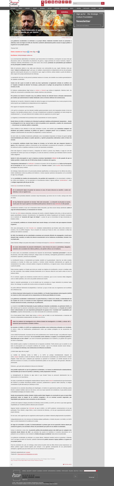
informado (31, 408)
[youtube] (56, 2)
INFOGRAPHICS (64, 8)
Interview (57, 8)
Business (42, 8)
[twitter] (46, 2)
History (50, 8)
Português (86, 8)
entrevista (58, 203)
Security (27, 8)
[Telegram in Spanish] (63, 2)
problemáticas (63, 180)
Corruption (15, 460)
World (20, 8)
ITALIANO (37, 477)
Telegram (25, 51)
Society (35, 8)
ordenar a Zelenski (40, 90)
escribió (58, 165)
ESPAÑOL (25, 477)
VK (37, 51)
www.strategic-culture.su (48, 482)
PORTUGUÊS (31, 477)
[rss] (59, 2)
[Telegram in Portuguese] (66, 2)
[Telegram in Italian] (70, 2)
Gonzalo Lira (32, 228)
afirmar (40, 315)
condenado (52, 242)
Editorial (13, 8)
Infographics (52, 470)
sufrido (19, 213)
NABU (25, 460)
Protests (29, 460)
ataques (16, 356)
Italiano (93, 8)
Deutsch (101, 8)
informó (54, 158)
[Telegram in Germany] (42, 4)
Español (79, 8)
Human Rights (21, 460)
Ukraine (32, 460)
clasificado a (31, 163)
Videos (71, 8)
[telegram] (49, 2)
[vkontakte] (52, 2)
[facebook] (42, 2)
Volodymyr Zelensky (39, 460)
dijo (15, 185)
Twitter (31, 51)
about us (24, 479)
